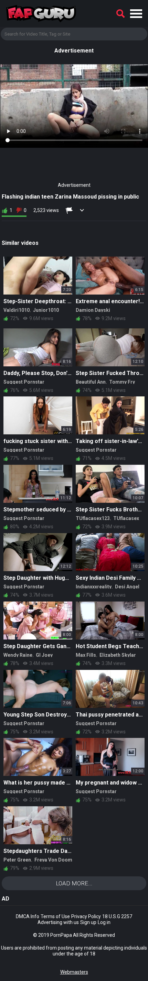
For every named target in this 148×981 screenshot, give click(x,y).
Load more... (74, 883)
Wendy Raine (17, 655)
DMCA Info (27, 916)
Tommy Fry (122, 382)
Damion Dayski (93, 310)
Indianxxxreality (94, 586)
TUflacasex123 (93, 518)
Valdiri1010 (16, 310)
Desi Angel (127, 586)
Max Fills (86, 655)
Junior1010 (46, 310)
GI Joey (44, 655)
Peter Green (17, 860)
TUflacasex (126, 518)
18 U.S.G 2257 (117, 916)
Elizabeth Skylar (117, 655)
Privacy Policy (86, 916)
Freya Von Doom (53, 860)
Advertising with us (58, 922)
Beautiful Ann (91, 382)
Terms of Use (55, 916)
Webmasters (74, 972)
